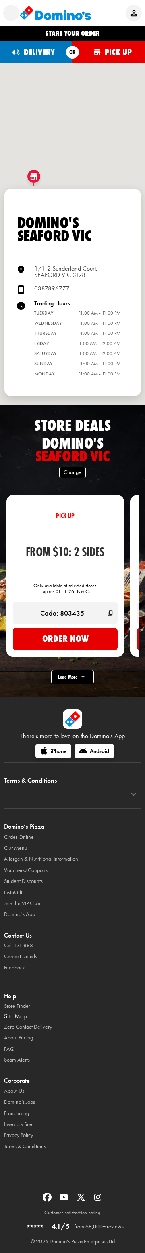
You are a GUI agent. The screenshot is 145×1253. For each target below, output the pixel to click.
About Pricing (18, 1037)
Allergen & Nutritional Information (41, 858)
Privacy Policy (18, 1135)
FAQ (9, 1049)
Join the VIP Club (22, 903)
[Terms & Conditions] (133, 794)
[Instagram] (98, 1200)
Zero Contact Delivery (28, 1026)
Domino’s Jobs (19, 1101)
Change (72, 472)
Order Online (19, 837)
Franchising (16, 1113)
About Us (14, 1091)
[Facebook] (47, 1200)
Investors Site (18, 1124)
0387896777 (52, 288)
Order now (65, 638)
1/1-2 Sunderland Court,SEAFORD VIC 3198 (65, 272)
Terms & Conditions (25, 1146)
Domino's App (19, 914)
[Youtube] (64, 1200)
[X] (81, 1200)
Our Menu (15, 848)
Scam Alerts (17, 1059)
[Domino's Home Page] (55, 13)
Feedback (14, 967)
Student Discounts (23, 881)
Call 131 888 (18, 945)
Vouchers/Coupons (26, 870)
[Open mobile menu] (11, 13)
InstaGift (13, 892)
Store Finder (17, 1006)
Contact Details (20, 956)
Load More (67, 676)
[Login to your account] (134, 13)
